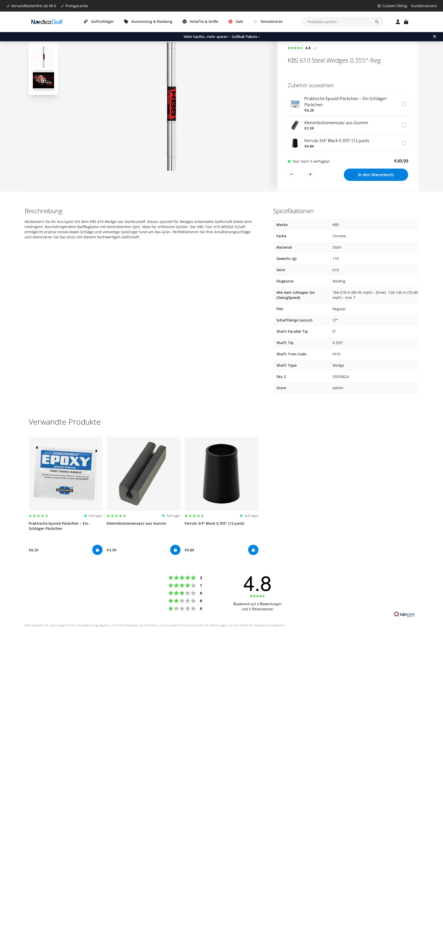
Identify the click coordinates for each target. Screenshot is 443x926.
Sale (239, 21)
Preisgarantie (76, 5)
